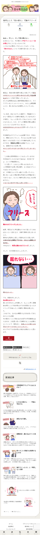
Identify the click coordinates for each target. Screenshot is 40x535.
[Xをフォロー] (20, 363)
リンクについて (10, 529)
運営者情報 (29, 529)
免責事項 (10, 526)
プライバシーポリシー (29, 524)
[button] (20, 29)
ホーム (11, 524)
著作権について (29, 526)
